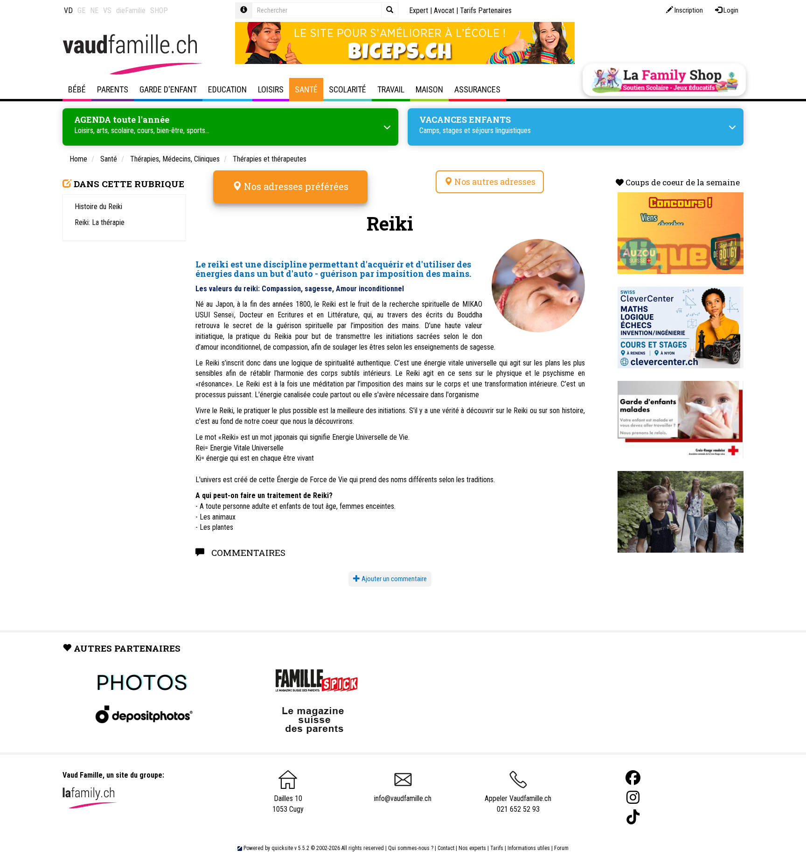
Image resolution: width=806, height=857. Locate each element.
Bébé (77, 89)
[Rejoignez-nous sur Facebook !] (632, 777)
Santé (306, 89)
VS (107, 10)
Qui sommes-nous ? (410, 848)
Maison (429, 89)
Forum (561, 848)
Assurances (477, 89)
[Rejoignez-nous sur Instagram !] (632, 797)
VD (68, 10)
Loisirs (271, 89)
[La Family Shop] (664, 79)
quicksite (282, 848)
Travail (390, 89)
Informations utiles (528, 848)
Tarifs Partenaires (486, 10)
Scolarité (347, 89)
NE (94, 10)
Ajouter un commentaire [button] (393, 579)
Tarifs (496, 848)
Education (227, 89)
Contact (446, 848)
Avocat (444, 10)
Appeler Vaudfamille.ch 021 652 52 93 (518, 804)
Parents (112, 89)
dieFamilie (131, 10)
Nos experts (472, 848)
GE (81, 10)
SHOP (159, 10)
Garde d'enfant (168, 89)
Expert (418, 10)
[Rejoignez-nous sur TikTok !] (632, 817)
